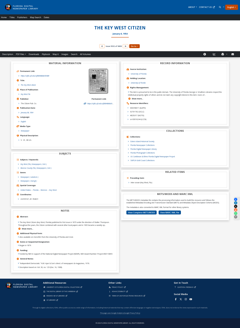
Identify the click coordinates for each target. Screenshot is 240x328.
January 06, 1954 (27, 112)
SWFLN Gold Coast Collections (142, 160)
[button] (221, 7)
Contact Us (205, 7)
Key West (53, 190)
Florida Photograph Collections (142, 153)
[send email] (237, 216)
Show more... (27, 229)
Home (4, 17)
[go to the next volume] (125, 46)
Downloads (34, 54)
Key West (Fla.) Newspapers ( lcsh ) (33, 164)
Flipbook (46, 54)
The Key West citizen (28, 85)
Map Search (35, 17)
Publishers (22, 17)
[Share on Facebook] (237, 199)
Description (7, 54)
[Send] (232, 54)
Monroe (44, 190)
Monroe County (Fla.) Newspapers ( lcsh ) (36, 168)
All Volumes (85, 54)
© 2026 (120, 323)
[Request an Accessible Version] (205, 54)
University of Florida (138, 74)
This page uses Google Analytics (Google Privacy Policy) (120, 313)
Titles (12, 17)
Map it (56, 54)
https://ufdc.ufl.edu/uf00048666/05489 (35, 76)
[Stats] (215, 54)
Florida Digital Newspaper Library (143, 149)
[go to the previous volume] (102, 46)
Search (74, 54)
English (230, 7)
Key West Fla (25, 94)
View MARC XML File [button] (169, 212)
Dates (46, 17)
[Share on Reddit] (237, 209)
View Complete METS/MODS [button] (141, 212)
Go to (133, 46)
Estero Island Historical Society (142, 141)
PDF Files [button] (20, 54)
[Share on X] (237, 206)
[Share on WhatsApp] (237, 213)
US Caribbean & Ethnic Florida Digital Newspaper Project (152, 156)
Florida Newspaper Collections (142, 145)
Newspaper (25, 131)
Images (64, 54)
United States (25, 190)
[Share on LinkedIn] (237, 202)
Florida (35, 190)
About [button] (191, 7)
